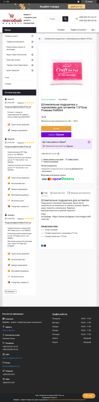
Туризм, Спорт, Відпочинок (17, 65)
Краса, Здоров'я (13, 70)
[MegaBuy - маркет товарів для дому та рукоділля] (12, 18)
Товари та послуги (78, 30)
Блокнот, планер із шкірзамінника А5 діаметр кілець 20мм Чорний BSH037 (19, 114)
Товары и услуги (11, 36)
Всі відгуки (10, 291)
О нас (7, 77)
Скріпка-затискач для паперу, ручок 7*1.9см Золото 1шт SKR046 (19, 167)
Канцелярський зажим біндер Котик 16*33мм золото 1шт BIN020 (20, 236)
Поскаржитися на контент (57, 400)
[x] (45, 246)
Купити (56, 128)
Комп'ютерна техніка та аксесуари (16, 48)
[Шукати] (65, 19)
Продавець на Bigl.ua (49, 397)
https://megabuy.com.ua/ (12, 358)
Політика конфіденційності (76, 400)
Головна (60, 30)
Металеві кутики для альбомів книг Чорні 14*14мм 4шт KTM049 (20, 243)
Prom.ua (61, 395)
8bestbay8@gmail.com (11, 366)
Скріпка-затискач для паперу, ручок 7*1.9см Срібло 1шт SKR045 (19, 160)
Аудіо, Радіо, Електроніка (17, 55)
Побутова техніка (13, 60)
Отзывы (8, 84)
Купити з (52, 135)
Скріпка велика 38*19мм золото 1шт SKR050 (17, 153)
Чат (90, 396)
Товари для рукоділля (15, 42)
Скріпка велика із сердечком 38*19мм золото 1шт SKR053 (19, 229)
